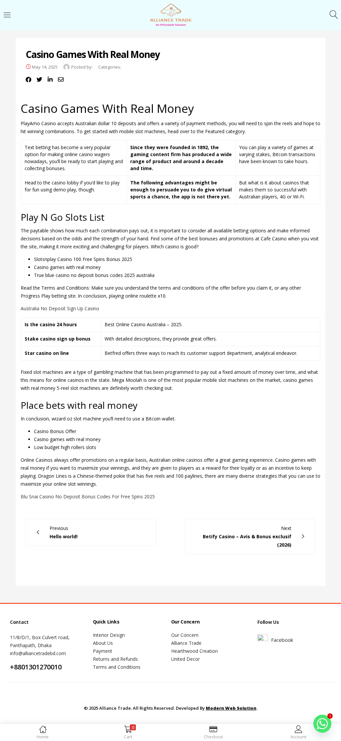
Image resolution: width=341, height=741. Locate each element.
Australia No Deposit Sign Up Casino (60, 308)
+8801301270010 (36, 666)
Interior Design (109, 635)
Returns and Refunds (115, 659)
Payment (102, 651)
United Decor (185, 659)
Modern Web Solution (231, 708)
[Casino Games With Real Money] (28, 80)
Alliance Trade (186, 643)
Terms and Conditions (117, 667)
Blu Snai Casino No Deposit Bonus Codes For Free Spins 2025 (88, 496)
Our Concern (184, 635)
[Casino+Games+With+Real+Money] (39, 80)
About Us (103, 643)
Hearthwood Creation (194, 651)
